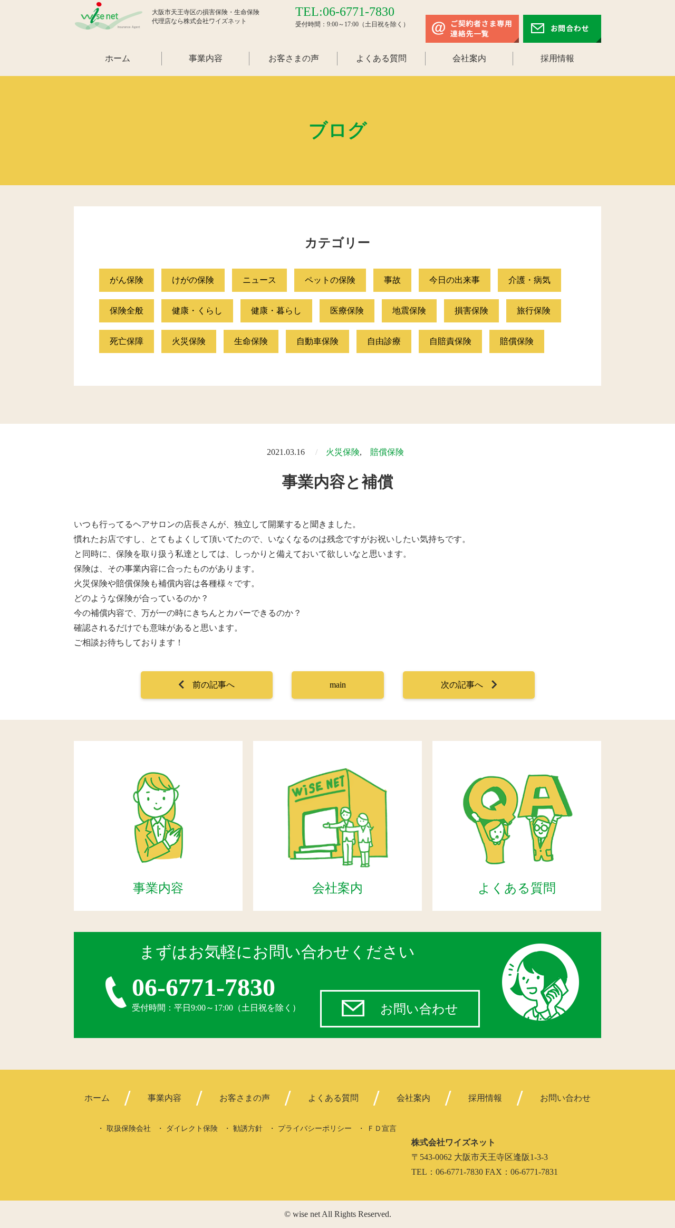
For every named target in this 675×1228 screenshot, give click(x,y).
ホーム (117, 58)
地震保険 (409, 310)
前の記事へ (213, 684)
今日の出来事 (454, 279)
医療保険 (347, 310)
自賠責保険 (450, 341)
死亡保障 (126, 341)
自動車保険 (317, 341)
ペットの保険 (330, 279)
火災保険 (189, 341)
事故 (392, 279)
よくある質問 (381, 58)
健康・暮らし (276, 310)
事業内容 (206, 58)
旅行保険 (534, 310)
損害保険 (471, 310)
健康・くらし (197, 310)
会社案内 (469, 58)
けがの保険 (193, 279)
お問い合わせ (419, 1009)
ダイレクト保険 (192, 1128)
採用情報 (557, 58)
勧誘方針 (248, 1128)
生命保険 (251, 341)
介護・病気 (529, 279)
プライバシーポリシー (315, 1128)
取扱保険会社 (129, 1128)
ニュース (259, 279)
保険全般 (126, 310)
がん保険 (126, 279)
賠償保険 (517, 341)
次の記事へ (462, 684)
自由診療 (384, 341)
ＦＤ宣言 (382, 1128)
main (338, 684)
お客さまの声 (293, 58)
